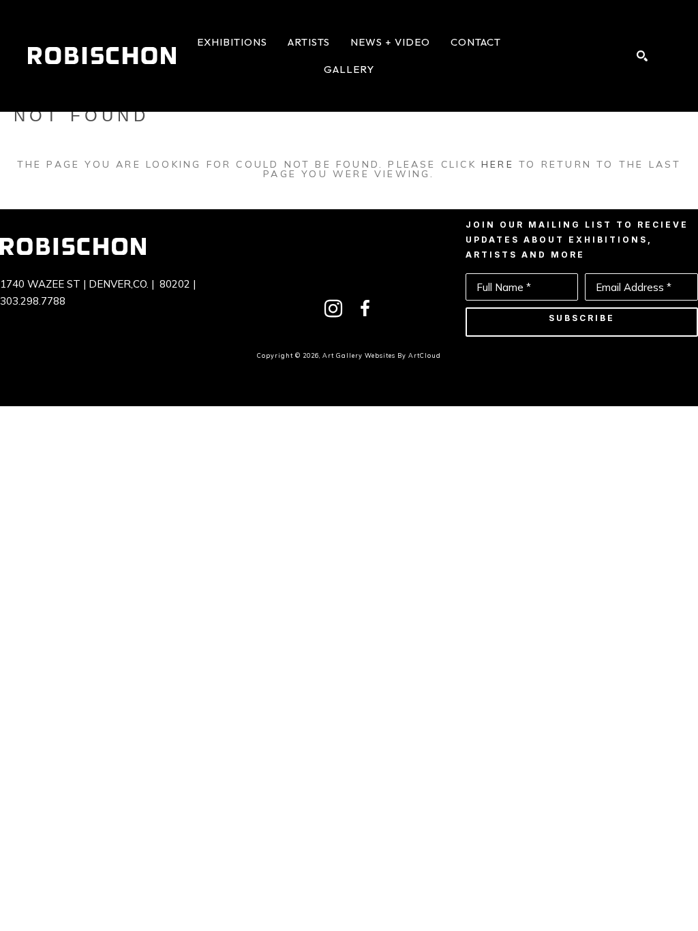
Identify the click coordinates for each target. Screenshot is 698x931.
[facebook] (365, 309)
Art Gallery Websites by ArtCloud (381, 355)
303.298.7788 (32, 300)
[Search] (642, 55)
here (497, 164)
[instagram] (333, 309)
